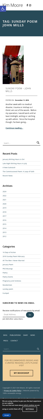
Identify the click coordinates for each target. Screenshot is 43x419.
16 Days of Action (9, 252)
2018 (4, 212)
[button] (3, 9)
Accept (6, 415)
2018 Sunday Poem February (14, 256)
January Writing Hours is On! (14, 159)
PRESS (5, 341)
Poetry (5, 273)
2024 (4, 191)
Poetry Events (8, 277)
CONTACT (14, 341)
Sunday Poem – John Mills (18, 90)
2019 (4, 208)
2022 (4, 196)
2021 (4, 200)
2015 (4, 224)
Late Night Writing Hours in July (15, 163)
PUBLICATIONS (15, 335)
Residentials (7, 285)
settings (30, 409)
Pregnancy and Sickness (12, 281)
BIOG (5, 335)
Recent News (8, 176)
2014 (4, 228)
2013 (4, 232)
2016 (4, 220)
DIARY (25, 335)
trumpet (6, 293)
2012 (4, 236)
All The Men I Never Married (13, 260)
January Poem (8, 264)
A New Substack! (9, 167)
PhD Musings (8, 269)
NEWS (32, 335)
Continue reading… (14, 128)
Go (30, 314)
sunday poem (8, 289)
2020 (4, 204)
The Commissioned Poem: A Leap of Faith (18, 171)
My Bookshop (21, 373)
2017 (4, 216)
